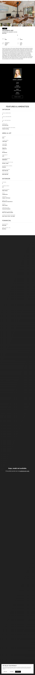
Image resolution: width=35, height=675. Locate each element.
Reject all (5, 671)
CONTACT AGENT (17, 96)
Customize (11, 671)
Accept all (18, 671)
